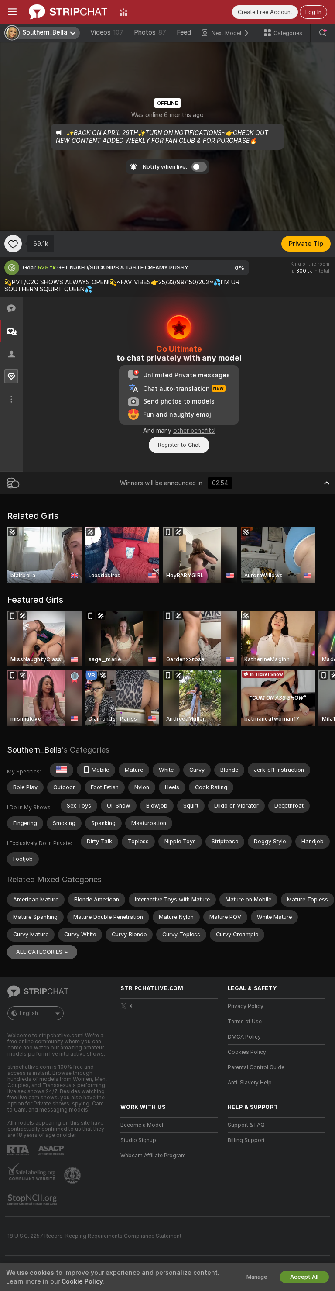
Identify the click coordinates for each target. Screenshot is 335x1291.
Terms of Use (245, 1021)
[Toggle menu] (12, 12)
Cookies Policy (247, 1052)
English (29, 1013)
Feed (184, 32)
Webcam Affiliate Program (153, 1156)
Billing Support (246, 1140)
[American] (61, 770)
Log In (313, 12)
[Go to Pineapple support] (73, 1175)
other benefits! (194, 430)
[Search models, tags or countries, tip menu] (323, 33)
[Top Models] (123, 12)
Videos (106, 32)
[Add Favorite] (13, 243)
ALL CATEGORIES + (42, 952)
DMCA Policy (244, 1037)
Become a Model (141, 1125)
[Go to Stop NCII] (33, 1199)
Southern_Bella (34, 749)
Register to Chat (179, 445)
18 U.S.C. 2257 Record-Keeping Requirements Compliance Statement (94, 1236)
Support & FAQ (246, 1125)
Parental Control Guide (256, 1067)
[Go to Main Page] (68, 12)
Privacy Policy (245, 1006)
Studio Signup (138, 1140)
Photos (150, 32)
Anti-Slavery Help (250, 1083)
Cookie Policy (82, 1281)
